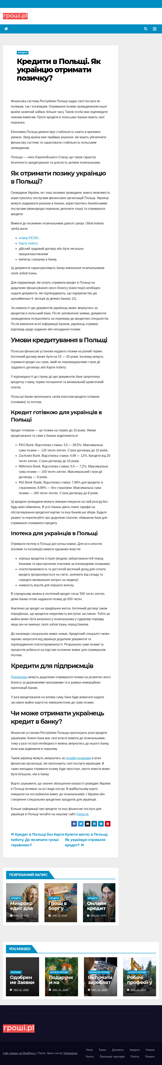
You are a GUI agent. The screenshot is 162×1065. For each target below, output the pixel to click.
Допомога (118, 1049)
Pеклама (16, 972)
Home (89, 1049)
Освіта (90, 1056)
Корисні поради (59, 972)
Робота (135, 1056)
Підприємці (19, 677)
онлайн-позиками (78, 758)
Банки (102, 1049)
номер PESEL (29, 238)
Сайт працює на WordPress (19, 1053)
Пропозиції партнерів (112, 1056)
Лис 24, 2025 (99, 990)
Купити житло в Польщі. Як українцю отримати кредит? (86, 839)
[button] (145, 29)
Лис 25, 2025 (60, 990)
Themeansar (70, 1053)
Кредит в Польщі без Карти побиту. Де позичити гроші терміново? (37, 839)
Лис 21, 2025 (138, 990)
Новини (150, 1049)
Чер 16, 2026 (21, 990)
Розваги (149, 1056)
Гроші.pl (82, 814)
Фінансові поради (99, 972)
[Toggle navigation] (154, 29)
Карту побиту (28, 243)
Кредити (22, 52)
